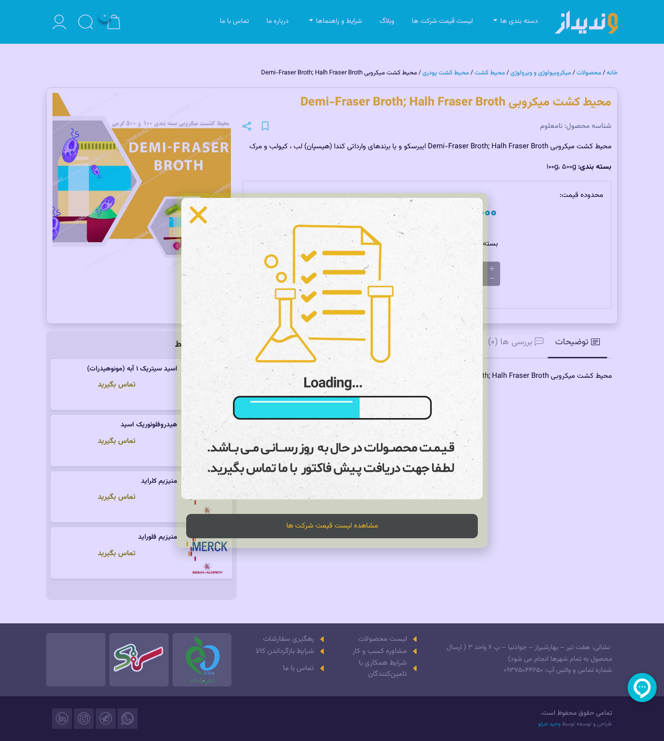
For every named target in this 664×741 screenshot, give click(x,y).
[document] (332, 370)
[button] (198, 215)
